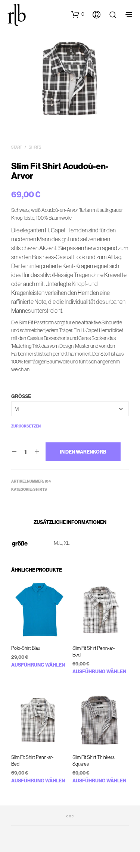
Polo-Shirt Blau (25, 648)
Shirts (35, 147)
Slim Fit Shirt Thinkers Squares (93, 760)
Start (16, 147)
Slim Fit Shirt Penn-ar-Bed (93, 651)
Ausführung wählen (38, 665)
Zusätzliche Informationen (70, 522)
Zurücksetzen (26, 426)
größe (21, 396)
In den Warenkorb (83, 452)
